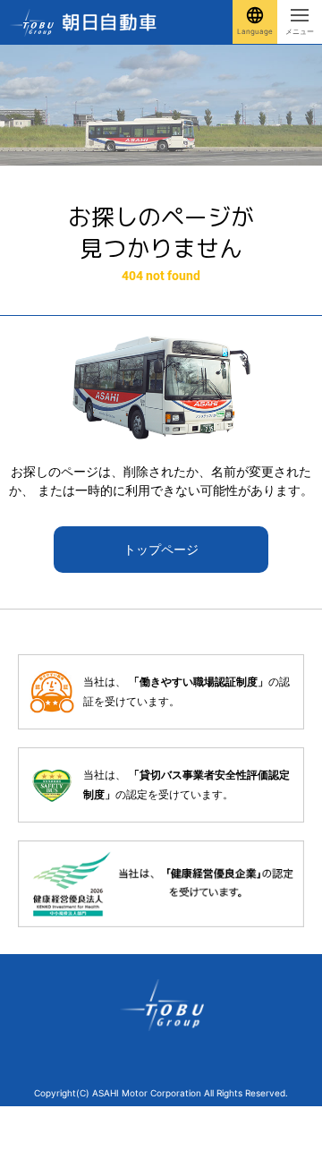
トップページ (161, 549)
